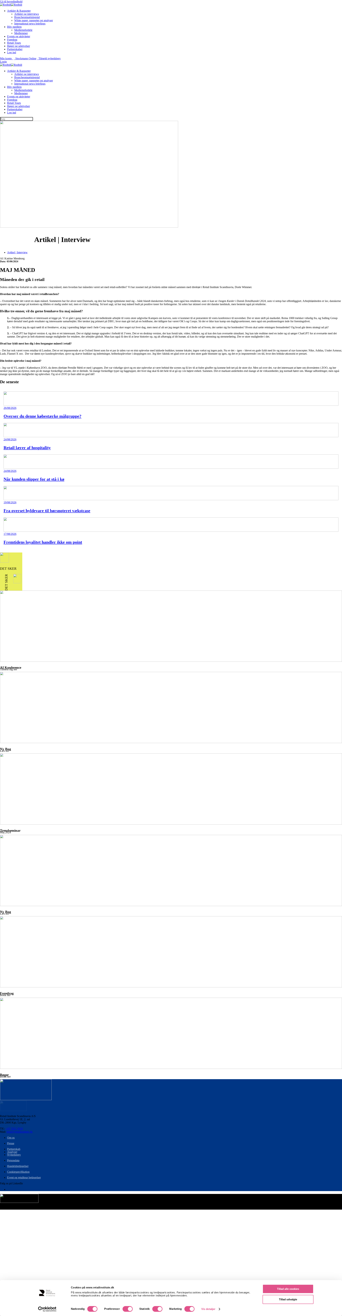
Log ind (11, 52)
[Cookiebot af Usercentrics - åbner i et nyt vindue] (47, 1309)
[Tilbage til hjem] (11, 4)
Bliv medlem (14, 26)
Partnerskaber (14, 49)
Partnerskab (13, 1149)
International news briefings (29, 23)
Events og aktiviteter (18, 36)
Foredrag (12, 39)
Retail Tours (14, 42)
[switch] (128, 1309)
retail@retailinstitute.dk (20, 1131)
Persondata (13, 1160)
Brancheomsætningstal (27, 17)
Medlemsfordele (23, 29)
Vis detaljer (208, 1308)
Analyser (12, 1151)
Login (3, 61)
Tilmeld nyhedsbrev (49, 58)
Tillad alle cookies (288, 1288)
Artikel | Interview (17, 252)
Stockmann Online (25, 58)
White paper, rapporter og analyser (33, 20)
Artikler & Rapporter (19, 10)
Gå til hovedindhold (11, 1)
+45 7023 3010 (14, 1128)
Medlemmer (21, 33)
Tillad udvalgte (288, 1299)
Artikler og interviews (26, 13)
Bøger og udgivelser (18, 46)
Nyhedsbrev (14, 1154)
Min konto (6, 58)
